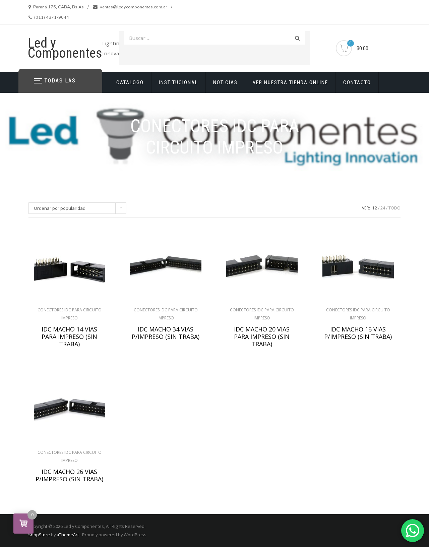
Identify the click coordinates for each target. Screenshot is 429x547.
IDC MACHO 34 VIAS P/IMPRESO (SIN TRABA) (165, 332)
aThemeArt (68, 535)
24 (382, 208)
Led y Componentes (65, 48)
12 (374, 208)
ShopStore (39, 535)
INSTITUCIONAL (178, 82)
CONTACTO (357, 82)
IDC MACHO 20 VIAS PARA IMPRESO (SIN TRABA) (262, 336)
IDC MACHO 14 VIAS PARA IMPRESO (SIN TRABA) (69, 336)
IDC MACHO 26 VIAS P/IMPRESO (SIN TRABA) (69, 475)
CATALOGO (130, 82)
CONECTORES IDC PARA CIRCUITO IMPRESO (70, 314)
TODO (394, 208)
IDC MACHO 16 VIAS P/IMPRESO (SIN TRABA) (358, 332)
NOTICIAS (225, 82)
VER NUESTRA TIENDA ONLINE (290, 82)
